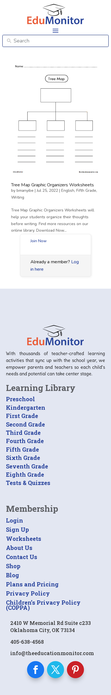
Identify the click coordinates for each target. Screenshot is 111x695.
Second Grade (25, 424)
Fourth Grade (25, 441)
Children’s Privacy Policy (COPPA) (43, 605)
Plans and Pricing (32, 584)
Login (14, 520)
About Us (19, 547)
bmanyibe (25, 190)
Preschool (20, 399)
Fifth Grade (86, 190)
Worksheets (23, 538)
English (67, 190)
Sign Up (17, 529)
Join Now (38, 241)
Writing (17, 197)
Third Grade (23, 432)
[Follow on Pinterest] (75, 669)
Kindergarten (25, 407)
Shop (13, 566)
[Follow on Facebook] (35, 669)
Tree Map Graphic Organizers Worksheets (52, 185)
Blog (12, 575)
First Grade (22, 415)
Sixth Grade (23, 457)
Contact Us (21, 557)
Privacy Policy (28, 593)
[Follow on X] (55, 669)
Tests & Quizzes (28, 482)
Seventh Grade (27, 466)
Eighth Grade (25, 474)
